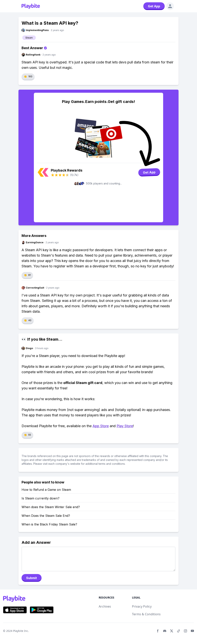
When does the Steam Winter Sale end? (51, 507)
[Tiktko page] (178, 630)
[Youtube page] (192, 630)
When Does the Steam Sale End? (46, 516)
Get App (154, 6)
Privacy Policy (142, 606)
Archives (105, 606)
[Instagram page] (185, 630)
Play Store (125, 426)
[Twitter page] (171, 630)
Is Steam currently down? (40, 498)
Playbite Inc (20, 631)
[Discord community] (164, 630)
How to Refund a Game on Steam (46, 490)
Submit (31, 578)
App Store (101, 426)
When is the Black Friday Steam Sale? (49, 524)
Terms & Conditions (146, 614)
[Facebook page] (157, 630)
